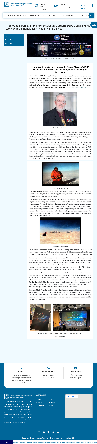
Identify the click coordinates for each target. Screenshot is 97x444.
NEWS (54, 15)
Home (39, 399)
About (52, 399)
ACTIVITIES (25, 15)
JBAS (52, 405)
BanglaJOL (61, 15)
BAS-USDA (33, 15)
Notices (7, 36)
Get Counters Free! (56, 408)
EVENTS (49, 15)
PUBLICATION (41, 15)
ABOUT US (10, 15)
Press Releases (9, 40)
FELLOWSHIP (17, 15)
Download (54, 402)
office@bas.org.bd (66, 6)
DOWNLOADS (69, 15)
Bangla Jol (41, 405)
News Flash (8, 43)
